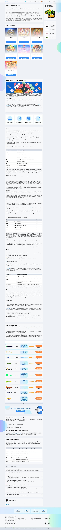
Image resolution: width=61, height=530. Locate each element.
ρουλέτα (31, 207)
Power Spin (8, 268)
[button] (24, 403)
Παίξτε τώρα (11, 58)
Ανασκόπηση (38, 347)
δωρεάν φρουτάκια (30, 327)
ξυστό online (8, 308)
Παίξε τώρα (39, 351)
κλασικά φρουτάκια (16, 101)
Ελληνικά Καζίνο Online (7, 3)
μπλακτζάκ (39, 176)
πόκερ (7, 139)
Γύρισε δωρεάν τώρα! (20, 410)
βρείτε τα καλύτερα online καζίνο (16, 433)
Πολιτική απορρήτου (44, 528)
